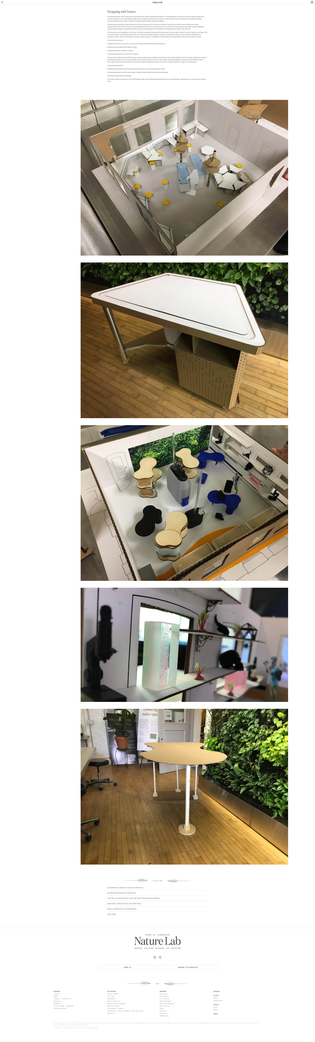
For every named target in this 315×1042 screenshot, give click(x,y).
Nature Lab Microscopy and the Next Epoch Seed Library (133, 898)
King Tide (111, 914)
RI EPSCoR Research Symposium (121, 893)
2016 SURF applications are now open (124, 903)
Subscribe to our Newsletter (188, 967)
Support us (127, 967)
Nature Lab (157, 2)
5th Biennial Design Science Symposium (125, 887)
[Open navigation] (2, 2)
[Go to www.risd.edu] (312, 2)
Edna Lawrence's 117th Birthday (122, 909)
